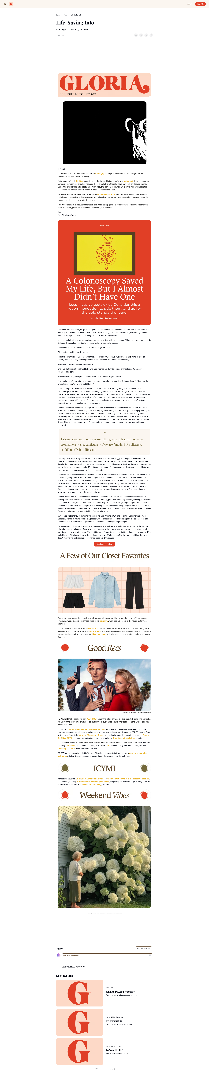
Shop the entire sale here (124, 738)
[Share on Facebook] (136, 35)
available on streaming (90, 785)
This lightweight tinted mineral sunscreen (86, 729)
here (108, 746)
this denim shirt (98, 634)
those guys (100, 174)
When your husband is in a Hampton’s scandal (128, 779)
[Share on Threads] (146, 35)
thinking (79, 181)
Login (64, 967)
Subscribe (71, 967)
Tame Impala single (66, 748)
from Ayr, (104, 621)
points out (128, 181)
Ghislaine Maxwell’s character (89, 779)
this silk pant (95, 631)
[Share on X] (141, 35)
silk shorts (93, 628)
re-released (71, 746)
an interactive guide (106, 194)
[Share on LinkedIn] (151, 35)
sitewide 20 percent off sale (91, 735)
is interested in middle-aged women (93, 782)
